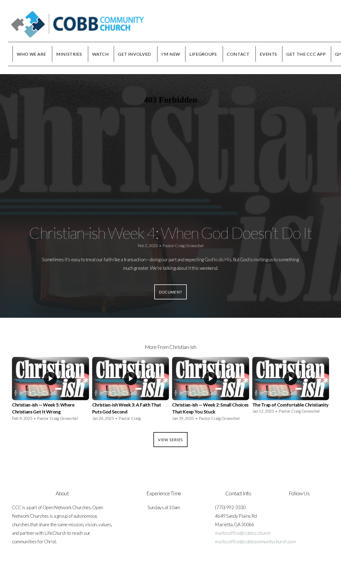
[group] (50, 390)
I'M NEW (170, 54)
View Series (170, 439)
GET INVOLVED (135, 54)
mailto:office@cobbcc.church (242, 533)
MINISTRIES (69, 54)
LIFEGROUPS (203, 54)
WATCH (100, 54)
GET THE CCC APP (306, 54)
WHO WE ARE (32, 54)
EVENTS (268, 54)
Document (170, 292)
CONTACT (238, 54)
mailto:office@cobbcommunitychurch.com (255, 541)
